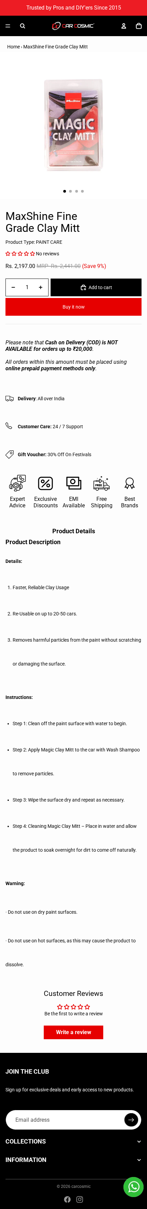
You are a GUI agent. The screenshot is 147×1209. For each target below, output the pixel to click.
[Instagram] (80, 1199)
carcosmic (81, 1186)
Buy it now (74, 307)
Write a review (73, 1032)
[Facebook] (67, 1199)
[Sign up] (131, 1120)
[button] (20, 253)
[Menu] (8, 26)
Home (13, 46)
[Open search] (22, 25)
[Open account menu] (123, 25)
